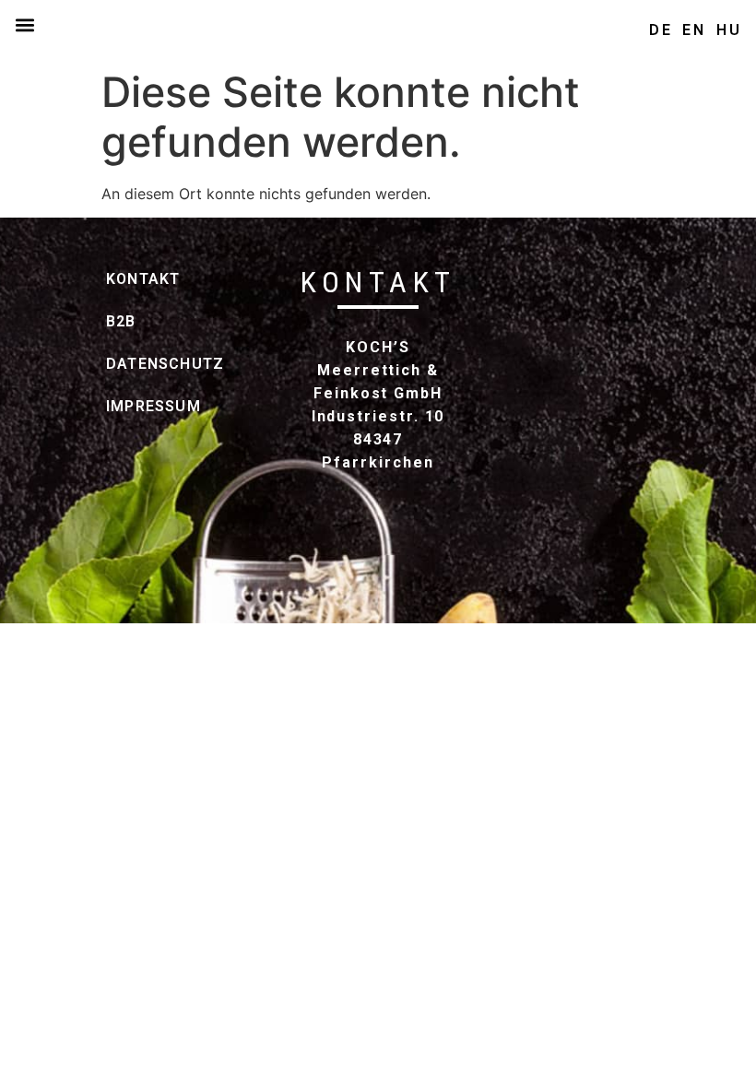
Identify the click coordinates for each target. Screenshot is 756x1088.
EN (694, 30)
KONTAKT (143, 279)
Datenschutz (145, 364)
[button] (24, 24)
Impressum (145, 406)
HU (729, 30)
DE (661, 30)
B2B (121, 321)
